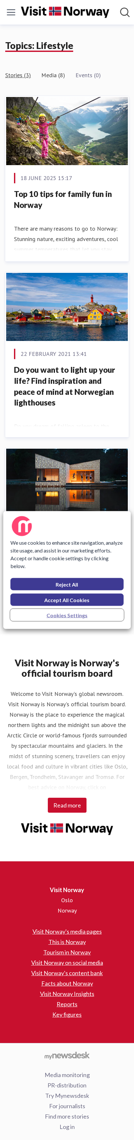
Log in (67, 1126)
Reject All (67, 584)
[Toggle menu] (11, 12)
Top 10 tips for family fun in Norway (63, 199)
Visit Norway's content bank (67, 972)
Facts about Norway (67, 983)
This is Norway (67, 941)
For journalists (67, 1106)
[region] (66, 570)
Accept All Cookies (66, 600)
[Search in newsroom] (125, 12)
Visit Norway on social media (67, 962)
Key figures (67, 1014)
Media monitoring (67, 1074)
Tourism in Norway (67, 952)
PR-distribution (67, 1085)
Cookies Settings (67, 615)
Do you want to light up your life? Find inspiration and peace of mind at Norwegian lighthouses (64, 386)
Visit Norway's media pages (67, 931)
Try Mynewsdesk (67, 1095)
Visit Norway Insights (67, 993)
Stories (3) (18, 75)
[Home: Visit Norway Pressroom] (65, 12)
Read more (67, 805)
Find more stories (67, 1116)
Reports (67, 1004)
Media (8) (53, 75)
